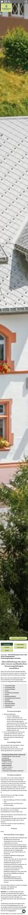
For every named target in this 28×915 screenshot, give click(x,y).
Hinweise (7, 700)
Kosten (7, 694)
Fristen (7, 691)
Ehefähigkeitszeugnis (10, 877)
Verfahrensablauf (10, 689)
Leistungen (7, 644)
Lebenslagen (20, 644)
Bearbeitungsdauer (10, 696)
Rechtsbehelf (9, 701)
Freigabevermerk (10, 705)
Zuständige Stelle (10, 687)
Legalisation (12, 911)
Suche (7, 650)
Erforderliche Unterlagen (12, 693)
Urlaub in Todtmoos (18, 638)
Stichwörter (20, 647)
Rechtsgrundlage (10, 703)
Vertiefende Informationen (12, 698)
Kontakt (7, 647)
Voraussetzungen (10, 685)
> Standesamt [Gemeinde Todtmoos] (12, 771)
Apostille (23, 907)
